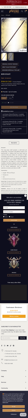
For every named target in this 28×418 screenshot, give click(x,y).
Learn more (5, 402)
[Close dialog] (25, 196)
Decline (13, 410)
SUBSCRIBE (14, 220)
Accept (13, 406)
